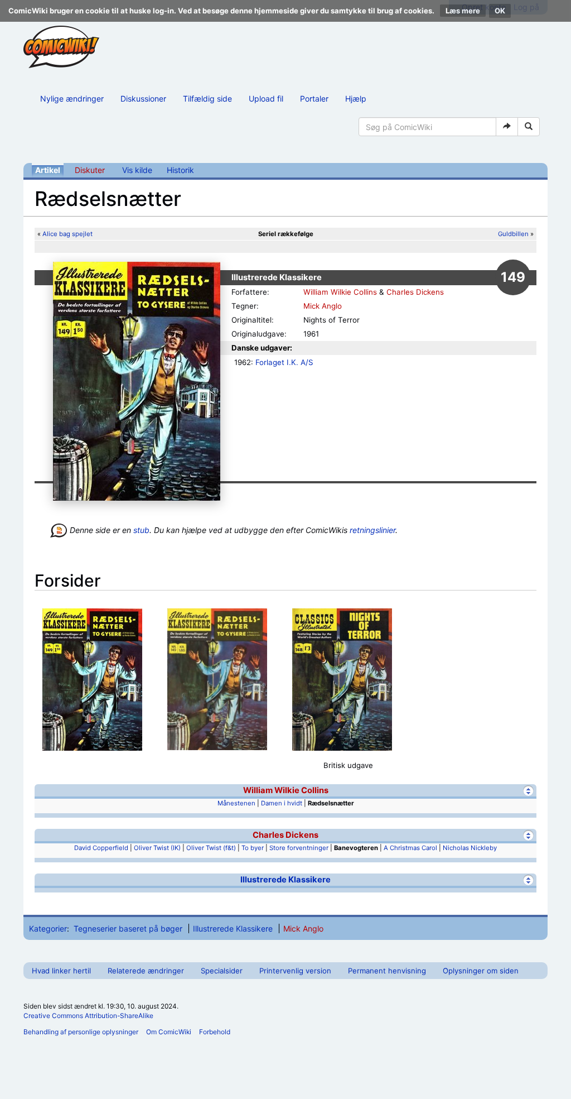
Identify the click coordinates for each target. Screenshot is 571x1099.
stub (141, 530)
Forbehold (214, 1032)
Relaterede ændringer (146, 970)
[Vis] (528, 880)
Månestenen (236, 803)
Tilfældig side (207, 98)
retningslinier (372, 530)
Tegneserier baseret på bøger (128, 928)
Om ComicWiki (168, 1032)
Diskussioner (143, 98)
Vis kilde (137, 170)
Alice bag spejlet (67, 234)
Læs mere (463, 10)
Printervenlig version (295, 970)
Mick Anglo (322, 305)
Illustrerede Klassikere (285, 880)
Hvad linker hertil (61, 970)
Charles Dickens (415, 291)
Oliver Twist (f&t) (211, 848)
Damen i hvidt (281, 803)
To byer (252, 848)
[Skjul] (528, 790)
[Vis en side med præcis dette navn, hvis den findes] (507, 126)
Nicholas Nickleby (470, 848)
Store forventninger (298, 848)
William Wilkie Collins (340, 291)
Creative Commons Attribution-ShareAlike (88, 1015)
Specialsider (222, 970)
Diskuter (90, 170)
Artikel (47, 170)
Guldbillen (513, 234)
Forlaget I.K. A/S (284, 362)
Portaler (314, 98)
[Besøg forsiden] (61, 47)
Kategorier (48, 928)
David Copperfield (101, 848)
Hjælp (355, 98)
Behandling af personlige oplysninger (80, 1032)
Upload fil (266, 98)
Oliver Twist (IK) (157, 848)
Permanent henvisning (387, 970)
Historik (180, 170)
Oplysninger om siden (481, 970)
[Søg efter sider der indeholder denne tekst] (528, 126)
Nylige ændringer (72, 98)
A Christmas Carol (410, 848)
